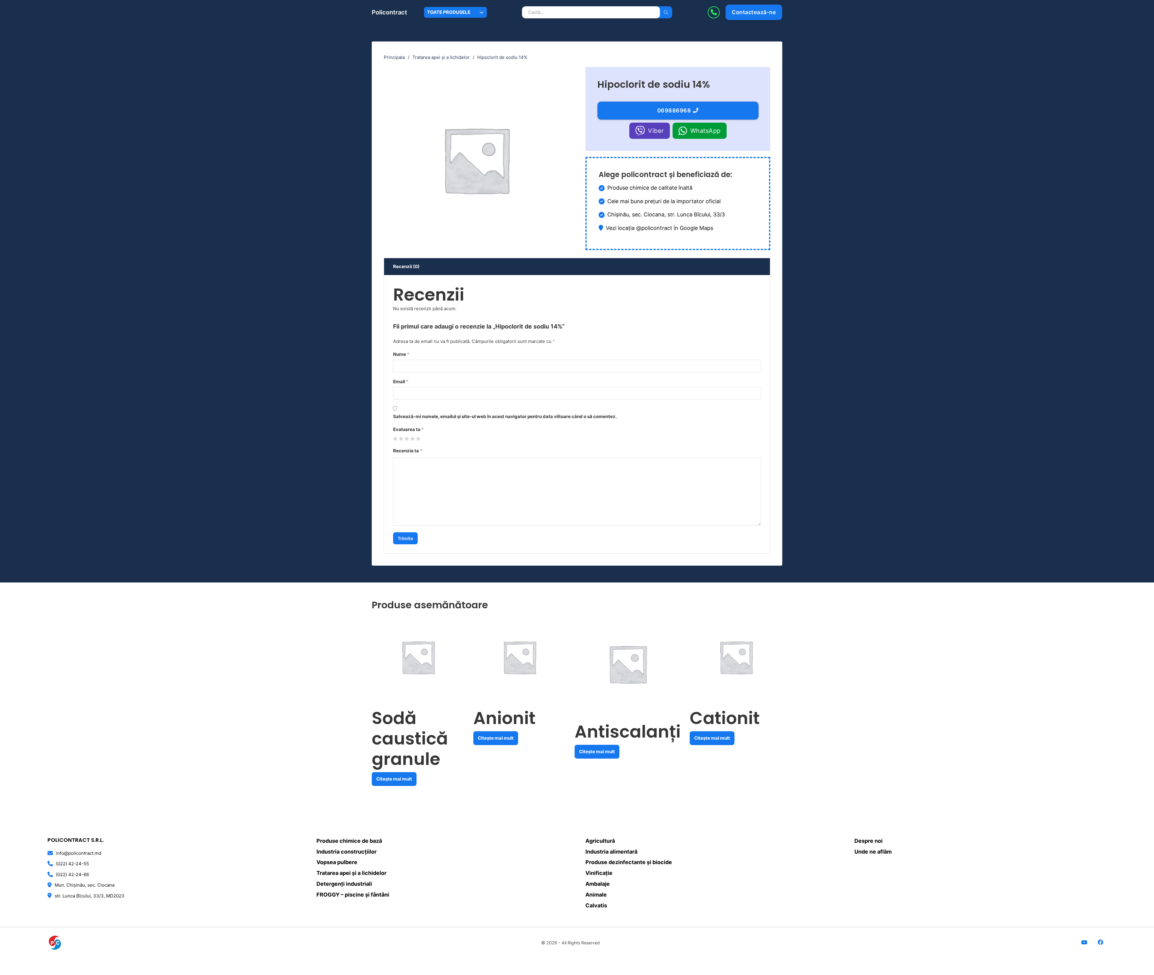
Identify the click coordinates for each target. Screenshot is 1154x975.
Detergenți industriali (344, 884)
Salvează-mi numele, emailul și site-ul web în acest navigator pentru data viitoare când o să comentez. (505, 416)
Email (400, 381)
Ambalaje (597, 884)
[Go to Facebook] (1100, 943)
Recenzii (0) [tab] (406, 266)
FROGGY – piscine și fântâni (352, 894)
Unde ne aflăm (873, 851)
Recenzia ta (407, 451)
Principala (394, 57)
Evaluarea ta (408, 429)
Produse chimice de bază (349, 841)
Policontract (389, 12)
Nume (401, 354)
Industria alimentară (611, 851)
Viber (656, 130)
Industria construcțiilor (346, 851)
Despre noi (868, 841)
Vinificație (598, 873)
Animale (596, 894)
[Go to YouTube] (1085, 943)
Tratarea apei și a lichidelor (441, 57)
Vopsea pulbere (336, 862)
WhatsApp (705, 130)
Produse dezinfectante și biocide (628, 862)
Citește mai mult (394, 779)
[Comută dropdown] (481, 12)
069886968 (674, 110)
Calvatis (596, 905)
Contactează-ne (754, 12)
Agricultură (600, 841)
